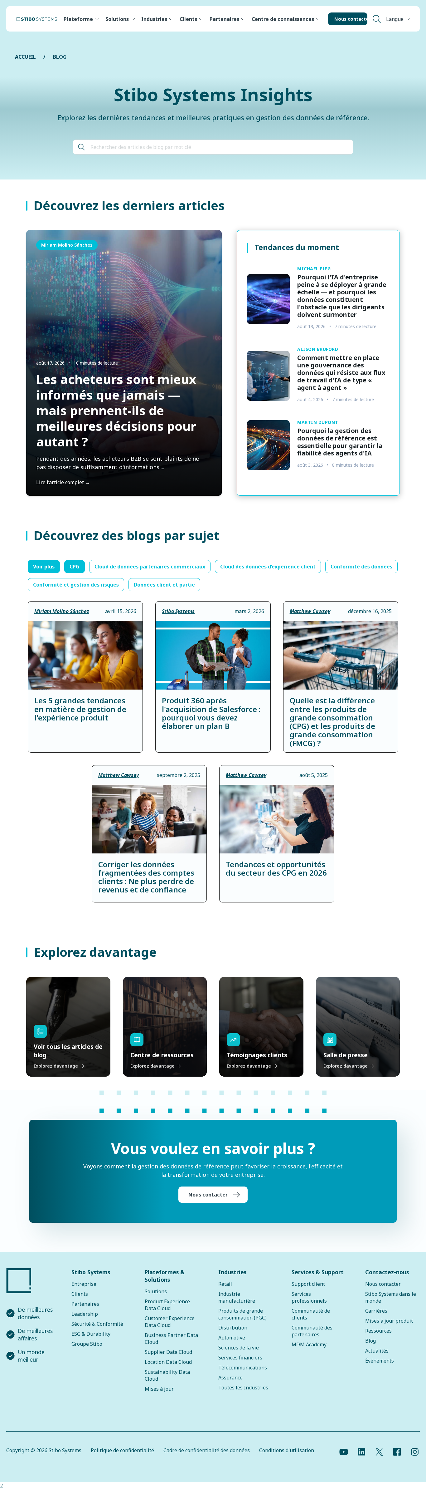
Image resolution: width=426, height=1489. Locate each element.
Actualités (377, 1350)
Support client (308, 1283)
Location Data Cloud (168, 1362)
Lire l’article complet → (63, 482)
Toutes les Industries (243, 1387)
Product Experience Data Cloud (167, 1305)
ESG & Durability (90, 1333)
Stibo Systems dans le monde (390, 1297)
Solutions (117, 19)
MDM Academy (309, 1344)
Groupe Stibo (86, 1343)
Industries (154, 19)
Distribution (232, 1327)
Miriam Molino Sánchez (67, 245)
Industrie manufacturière (236, 1297)
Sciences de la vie (238, 1347)
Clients (188, 19)
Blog (370, 1340)
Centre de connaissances (283, 19)
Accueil (25, 56)
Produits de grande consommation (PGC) (242, 1314)
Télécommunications (242, 1367)
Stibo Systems (178, 611)
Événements (379, 1360)
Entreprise (83, 1283)
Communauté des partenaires (312, 1331)
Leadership (84, 1313)
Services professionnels (309, 1297)
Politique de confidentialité (122, 1450)
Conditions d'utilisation (286, 1450)
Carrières (376, 1310)
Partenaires (224, 19)
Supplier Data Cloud (168, 1352)
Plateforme (78, 19)
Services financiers (240, 1357)
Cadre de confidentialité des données (206, 1450)
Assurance (230, 1377)
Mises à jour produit (389, 1320)
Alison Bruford (317, 349)
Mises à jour (159, 1388)
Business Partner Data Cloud (171, 1338)
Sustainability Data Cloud (167, 1375)
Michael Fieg (314, 268)
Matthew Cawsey (310, 611)
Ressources (378, 1330)
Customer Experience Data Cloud (170, 1322)
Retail (225, 1283)
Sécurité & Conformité (97, 1323)
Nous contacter (350, 19)
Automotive (231, 1337)
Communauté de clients (311, 1314)
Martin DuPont (317, 422)
